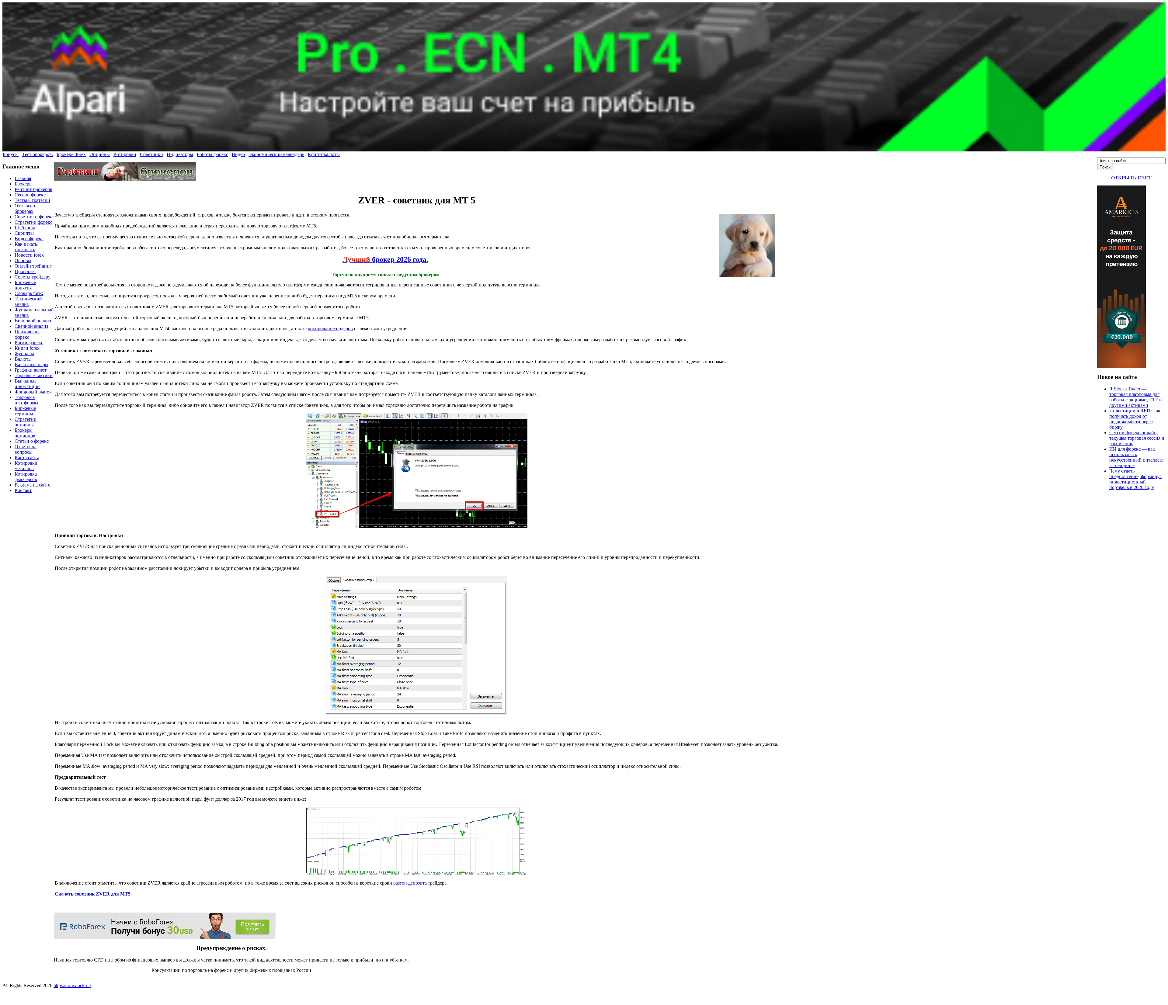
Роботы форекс (212, 154)
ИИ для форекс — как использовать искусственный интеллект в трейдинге (1136, 457)
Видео (238, 154)
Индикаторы (180, 154)
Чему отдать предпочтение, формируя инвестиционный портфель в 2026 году (1135, 479)
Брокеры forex (71, 154)
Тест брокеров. (37, 154)
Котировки (124, 154)
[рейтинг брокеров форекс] (125, 179)
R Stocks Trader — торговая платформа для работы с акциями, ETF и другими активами (1135, 397)
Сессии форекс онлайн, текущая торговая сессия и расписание (1136, 438)
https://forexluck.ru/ (72, 985)
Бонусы (11, 154)
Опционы (99, 154)
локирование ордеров (330, 328)
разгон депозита (410, 882)
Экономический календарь (276, 154)
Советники (151, 154)
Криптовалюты (324, 154)
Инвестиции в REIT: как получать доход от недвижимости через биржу (1134, 419)
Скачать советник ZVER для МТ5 (92, 893)
